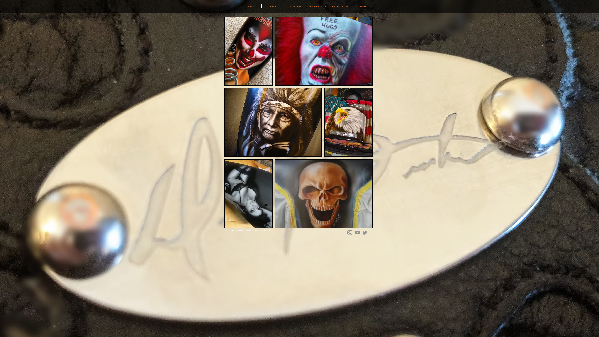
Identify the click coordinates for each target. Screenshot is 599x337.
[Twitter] (365, 232)
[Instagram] (349, 232)
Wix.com (266, 230)
